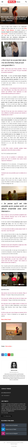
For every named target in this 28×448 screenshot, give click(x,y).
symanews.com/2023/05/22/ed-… (19, 409)
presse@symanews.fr (6, 392)
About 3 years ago (4, 412)
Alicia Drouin (14, 370)
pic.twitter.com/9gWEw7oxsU (7, 411)
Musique (6, 4)
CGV (4, 442)
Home (2, 4)
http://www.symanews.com (14, 372)
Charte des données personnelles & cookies (15, 442)
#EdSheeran (8, 409)
